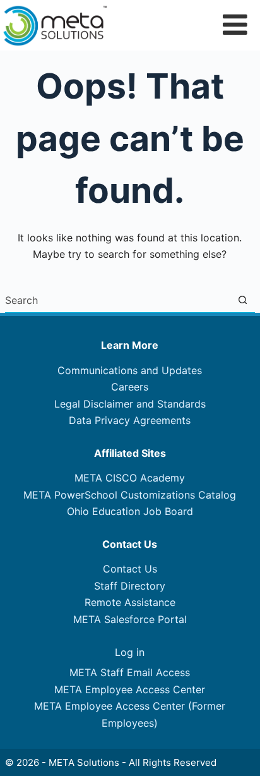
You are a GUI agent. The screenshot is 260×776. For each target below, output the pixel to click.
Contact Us (130, 568)
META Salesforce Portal (130, 619)
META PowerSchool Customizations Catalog (129, 494)
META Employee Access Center (129, 689)
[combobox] (117, 300)
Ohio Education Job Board (130, 511)
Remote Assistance (130, 602)
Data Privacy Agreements (130, 420)
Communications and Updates (129, 370)
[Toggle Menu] (235, 24)
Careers (129, 386)
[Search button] (242, 300)
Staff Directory (129, 585)
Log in (130, 652)
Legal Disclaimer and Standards (130, 403)
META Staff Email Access (129, 672)
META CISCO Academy (129, 477)
